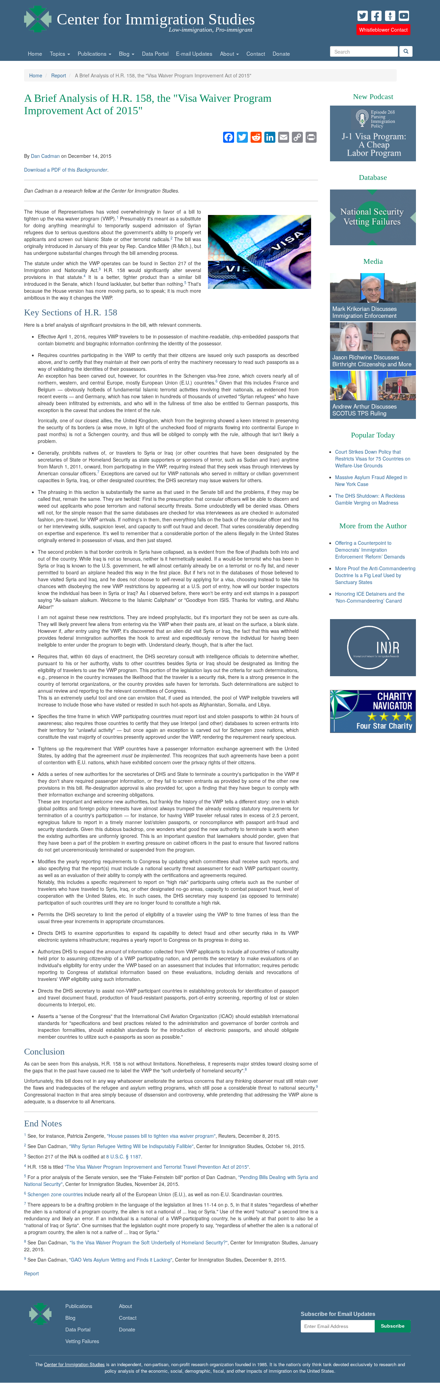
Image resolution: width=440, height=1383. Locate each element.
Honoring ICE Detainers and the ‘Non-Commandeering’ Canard (370, 597)
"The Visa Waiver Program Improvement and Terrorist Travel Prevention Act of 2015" (157, 1166)
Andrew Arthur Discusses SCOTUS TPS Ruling (364, 409)
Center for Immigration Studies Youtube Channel (404, 16)
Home (35, 53)
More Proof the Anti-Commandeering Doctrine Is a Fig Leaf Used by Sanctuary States (375, 575)
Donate (281, 53)
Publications (93, 53)
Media (373, 261)
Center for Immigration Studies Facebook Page (376, 16)
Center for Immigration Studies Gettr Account (390, 16)
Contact (255, 53)
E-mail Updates (194, 53)
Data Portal (155, 53)
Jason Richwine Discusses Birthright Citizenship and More (371, 360)
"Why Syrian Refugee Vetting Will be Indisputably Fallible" (131, 1146)
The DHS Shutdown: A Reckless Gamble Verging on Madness (370, 499)
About (227, 53)
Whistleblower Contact (383, 29)
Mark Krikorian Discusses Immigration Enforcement (364, 312)
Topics (58, 53)
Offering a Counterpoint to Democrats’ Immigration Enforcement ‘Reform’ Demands (370, 549)
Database (373, 177)
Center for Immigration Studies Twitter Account (363, 16)
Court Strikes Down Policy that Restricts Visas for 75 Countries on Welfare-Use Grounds (372, 458)
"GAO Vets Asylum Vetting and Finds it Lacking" (120, 1259)
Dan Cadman (45, 155)
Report (58, 75)
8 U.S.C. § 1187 (123, 1156)
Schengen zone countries (55, 1194)
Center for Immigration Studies (156, 19)
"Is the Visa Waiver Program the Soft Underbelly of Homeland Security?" (149, 1242)
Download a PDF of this (65, 169)
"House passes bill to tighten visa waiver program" (161, 1135)
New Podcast (373, 96)
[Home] (38, 17)
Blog (125, 53)
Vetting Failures (82, 1340)
